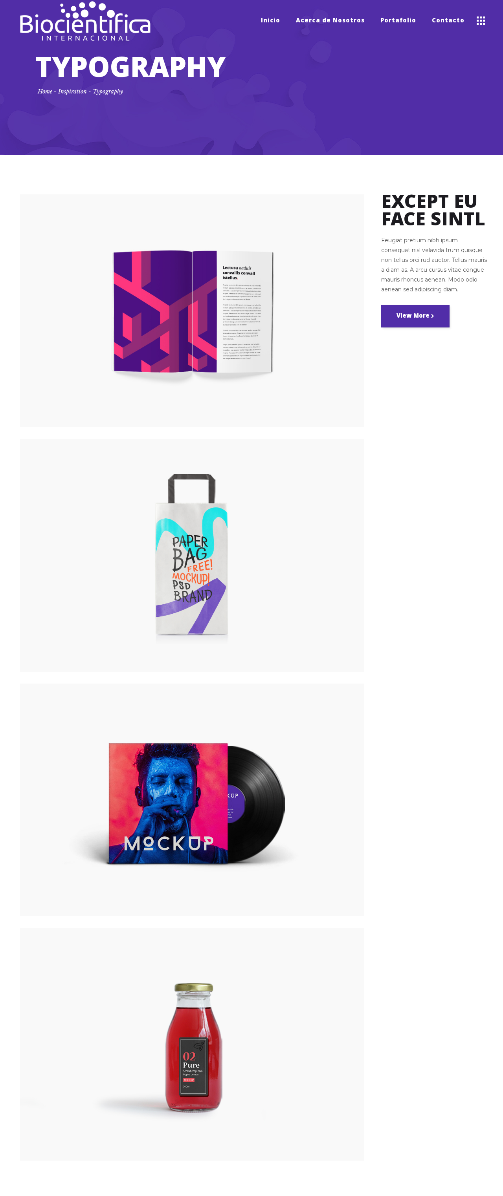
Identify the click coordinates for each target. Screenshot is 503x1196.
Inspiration (72, 91)
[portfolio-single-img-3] (192, 800)
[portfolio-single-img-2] (192, 555)
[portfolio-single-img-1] (192, 310)
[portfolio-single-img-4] (192, 1044)
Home (45, 91)
